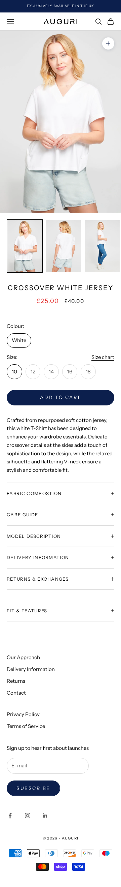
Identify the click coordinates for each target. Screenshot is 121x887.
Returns (16, 681)
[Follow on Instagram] (27, 815)
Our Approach (23, 657)
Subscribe (33, 788)
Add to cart (60, 397)
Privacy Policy (23, 714)
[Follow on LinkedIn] (45, 815)
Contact (16, 693)
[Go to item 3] (102, 246)
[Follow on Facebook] (10, 815)
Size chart (102, 357)
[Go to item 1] (25, 246)
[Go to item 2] (63, 246)
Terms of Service (26, 726)
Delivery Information (31, 669)
